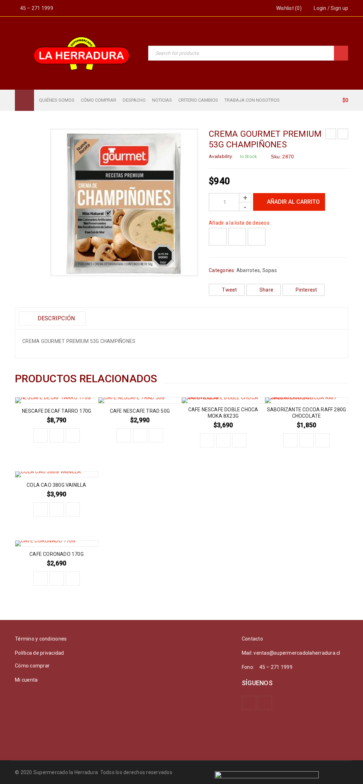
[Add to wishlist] (218, 237)
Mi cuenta (26, 680)
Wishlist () (288, 8)
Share (266, 290)
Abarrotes (248, 270)
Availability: (221, 156)
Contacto (252, 639)
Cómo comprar (32, 666)
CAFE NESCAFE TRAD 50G (140, 411)
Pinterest (306, 290)
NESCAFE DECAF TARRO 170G (56, 411)
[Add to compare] (237, 237)
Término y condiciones (41, 639)
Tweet (229, 290)
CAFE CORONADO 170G (56, 554)
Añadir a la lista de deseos (239, 223)
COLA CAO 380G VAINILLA (56, 485)
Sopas (269, 270)
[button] (40, 435)
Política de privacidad (39, 653)
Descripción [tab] (55, 318)
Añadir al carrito (293, 201)
